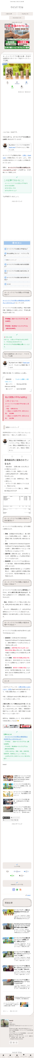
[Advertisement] (17, 111)
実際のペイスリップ (11, 260)
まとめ (9, 284)
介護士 (24, 155)
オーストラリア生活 (8, 820)
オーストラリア (15, 817)
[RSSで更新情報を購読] (20, 889)
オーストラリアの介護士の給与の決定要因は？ (16, 265)
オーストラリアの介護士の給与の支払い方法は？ (16, 272)
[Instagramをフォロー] (13, 889)
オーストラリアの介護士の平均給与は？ (17, 249)
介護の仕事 (7, 817)
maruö (11, 1020)
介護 (17, 820)
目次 (16, 243)
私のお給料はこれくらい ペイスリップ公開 (16, 254)
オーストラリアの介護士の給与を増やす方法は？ (16, 278)
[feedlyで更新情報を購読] (17, 889)
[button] (21, 87)
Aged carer (12, 147)
